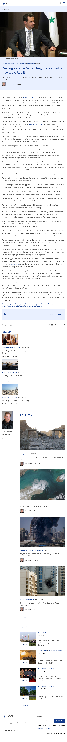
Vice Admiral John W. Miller (9, 381)
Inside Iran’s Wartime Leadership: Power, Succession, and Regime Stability (50, 679)
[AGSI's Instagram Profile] (14, 731)
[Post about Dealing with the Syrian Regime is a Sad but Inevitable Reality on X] (55, 325)
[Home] (16, 716)
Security (4, 372)
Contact (27, 723)
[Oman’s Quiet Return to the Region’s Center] (10, 339)
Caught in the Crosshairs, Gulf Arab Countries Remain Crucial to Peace (40, 604)
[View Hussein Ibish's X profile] (3, 439)
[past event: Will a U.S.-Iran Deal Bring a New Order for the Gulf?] (28, 657)
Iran (27, 454)
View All (26, 617)
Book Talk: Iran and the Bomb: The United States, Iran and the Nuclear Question (51, 643)
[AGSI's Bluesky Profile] (17, 730)
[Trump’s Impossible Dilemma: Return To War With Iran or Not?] (42, 435)
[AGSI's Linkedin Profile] (12, 731)
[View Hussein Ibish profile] (4, 84)
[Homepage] (5, 3)
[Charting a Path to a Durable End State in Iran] (10, 364)
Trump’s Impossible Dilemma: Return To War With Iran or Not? (41, 458)
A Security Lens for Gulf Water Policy (15, 401)
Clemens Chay (5, 356)
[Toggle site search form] (60, 3)
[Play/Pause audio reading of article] (5, 314)
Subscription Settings (43, 728)
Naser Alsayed (5, 403)
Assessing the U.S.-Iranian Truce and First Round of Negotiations (50, 698)
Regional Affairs (21, 63)
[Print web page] (64, 325)
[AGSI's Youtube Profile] (9, 731)
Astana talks (14, 264)
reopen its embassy (30, 97)
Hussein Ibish (10, 84)
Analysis (6, 9)
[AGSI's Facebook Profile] (6, 731)
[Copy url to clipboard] (49, 325)
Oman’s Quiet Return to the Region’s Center (15, 352)
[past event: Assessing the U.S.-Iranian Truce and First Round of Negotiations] (28, 693)
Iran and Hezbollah (36, 124)
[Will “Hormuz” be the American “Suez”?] (42, 484)
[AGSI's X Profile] (3, 731)
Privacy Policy (5, 734)
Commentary (31, 63)
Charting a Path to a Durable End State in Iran (14, 377)
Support (11, 723)
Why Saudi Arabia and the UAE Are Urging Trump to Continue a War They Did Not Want (39, 555)
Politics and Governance (8, 63)
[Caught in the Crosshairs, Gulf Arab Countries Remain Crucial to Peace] (42, 581)
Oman (18, 347)
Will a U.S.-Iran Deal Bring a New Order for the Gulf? (50, 662)
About (4, 723)
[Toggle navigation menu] (64, 3)
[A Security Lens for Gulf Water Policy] (10, 389)
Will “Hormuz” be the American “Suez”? (34, 506)
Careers (19, 723)
